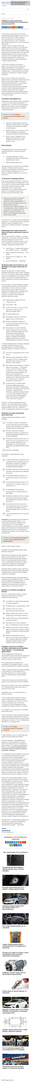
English (3, 13)
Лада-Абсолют (7, 2)
